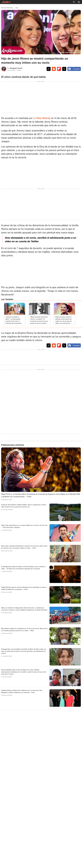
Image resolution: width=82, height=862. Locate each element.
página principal (7, 7)
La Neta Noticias (42, 118)
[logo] (6, 2)
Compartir (76, 69)
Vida (16, 7)
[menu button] (78, 2)
